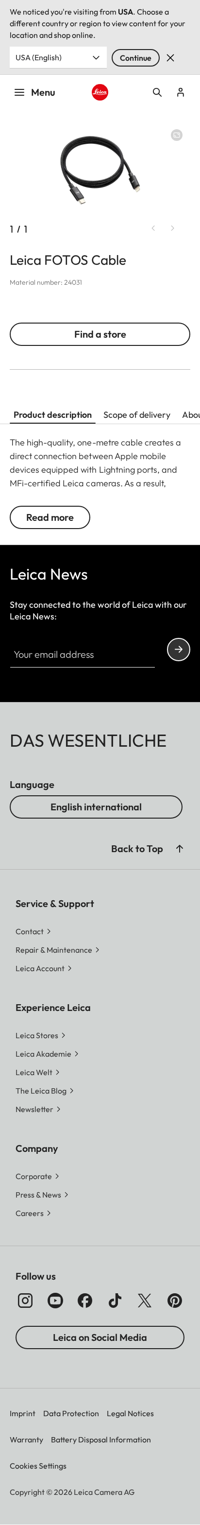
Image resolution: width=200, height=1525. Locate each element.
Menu (43, 92)
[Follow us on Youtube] (55, 1300)
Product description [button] (53, 414)
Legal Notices (130, 1413)
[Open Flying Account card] (180, 92)
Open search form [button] (157, 92)
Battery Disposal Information (101, 1439)
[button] (179, 848)
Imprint (22, 1413)
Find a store (100, 334)
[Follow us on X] (144, 1300)
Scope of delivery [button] (136, 414)
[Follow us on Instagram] (25, 1300)
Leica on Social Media (100, 1337)
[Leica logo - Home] (100, 92)
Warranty (26, 1439)
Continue (135, 58)
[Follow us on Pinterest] (174, 1300)
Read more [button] (50, 517)
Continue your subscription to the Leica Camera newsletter (178, 649)
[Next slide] (173, 228)
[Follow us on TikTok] (115, 1300)
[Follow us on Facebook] (85, 1300)
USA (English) (39, 57)
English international (96, 807)
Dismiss (170, 58)
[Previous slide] (153, 228)
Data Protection (71, 1413)
